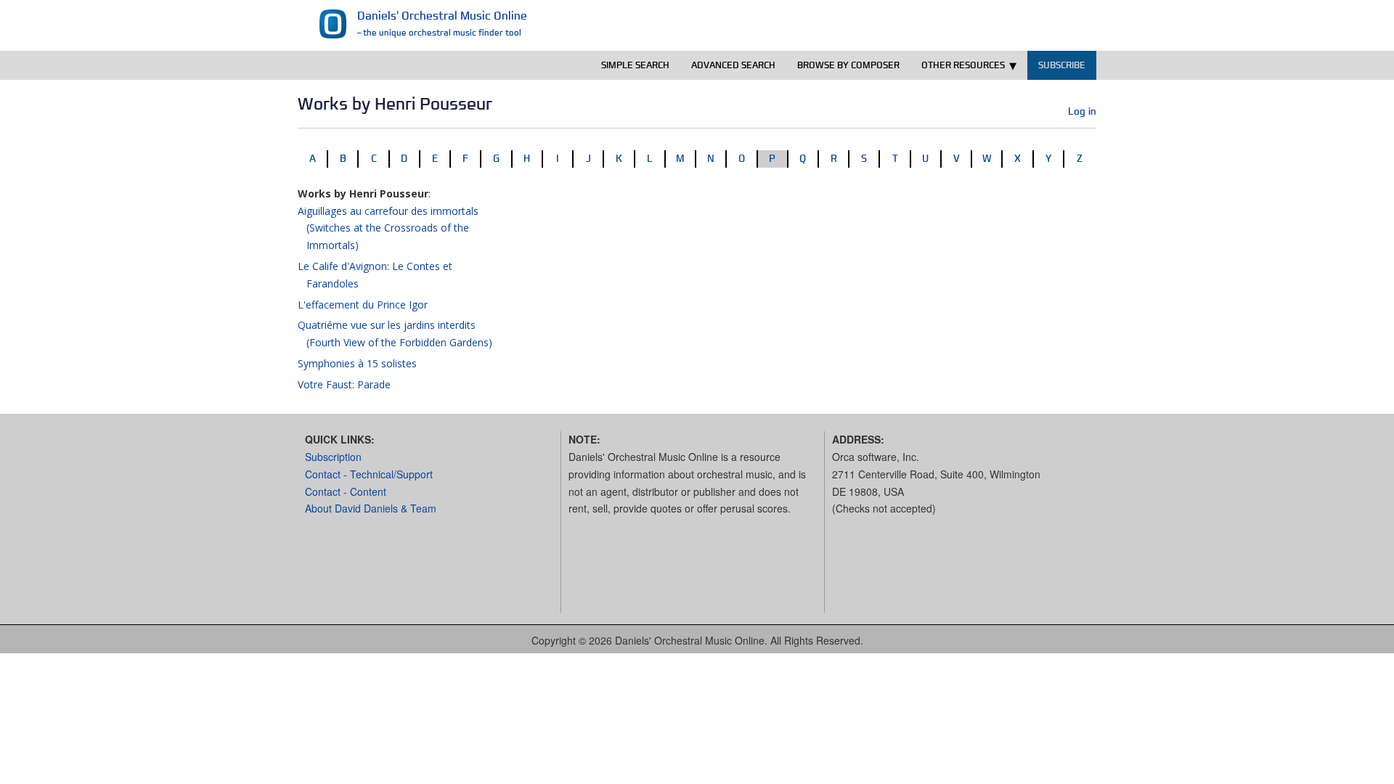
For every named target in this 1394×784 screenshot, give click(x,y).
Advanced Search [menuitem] (733, 65)
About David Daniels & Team (370, 508)
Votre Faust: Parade (344, 384)
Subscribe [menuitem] (1061, 65)
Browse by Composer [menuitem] (848, 65)
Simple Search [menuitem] (635, 65)
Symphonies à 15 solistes (357, 363)
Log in (1082, 111)
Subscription (333, 456)
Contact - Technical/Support (369, 474)
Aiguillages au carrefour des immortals (388, 228)
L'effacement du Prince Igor (363, 304)
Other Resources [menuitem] (963, 65)
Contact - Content (345, 491)
